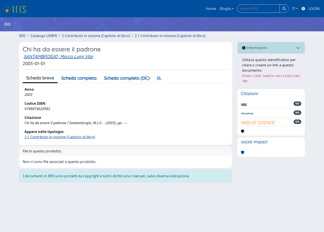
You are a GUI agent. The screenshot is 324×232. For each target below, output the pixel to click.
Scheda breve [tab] (40, 77)
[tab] (159, 78)
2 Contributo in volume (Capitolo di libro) (96, 35)
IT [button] (293, 8)
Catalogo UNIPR (43, 35)
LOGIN (314, 8)
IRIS (22, 35)
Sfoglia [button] (225, 8)
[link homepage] (16, 8)
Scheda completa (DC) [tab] (127, 78)
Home (211, 8)
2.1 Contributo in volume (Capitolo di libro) (170, 35)
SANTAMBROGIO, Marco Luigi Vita (58, 56)
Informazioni (256, 47)
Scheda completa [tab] (79, 78)
